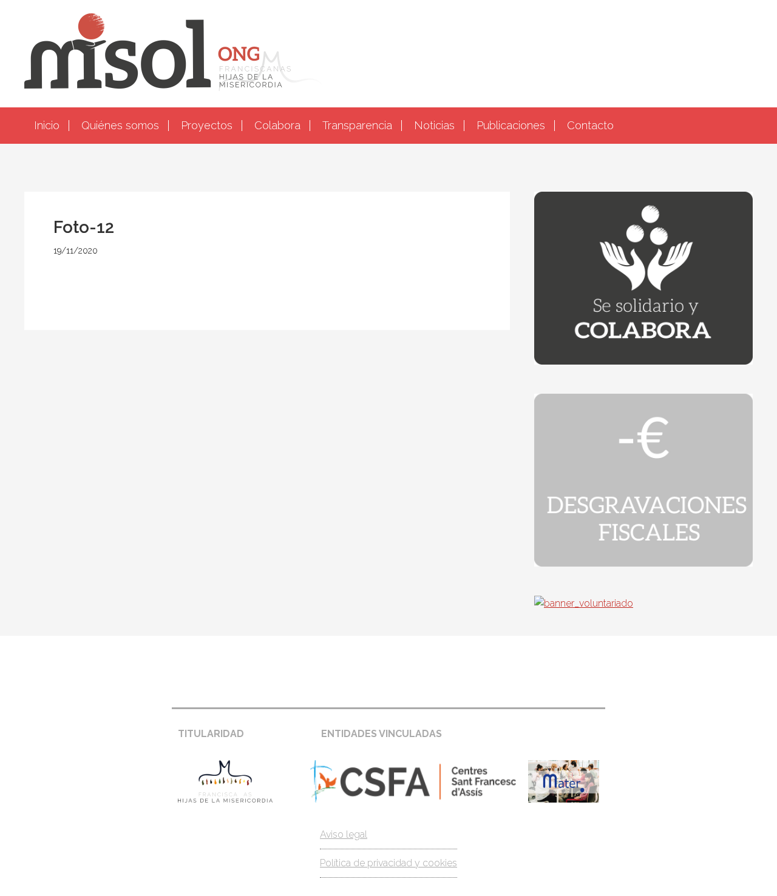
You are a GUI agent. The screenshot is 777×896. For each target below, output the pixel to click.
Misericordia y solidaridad (388, 52)
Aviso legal (343, 834)
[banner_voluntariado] (583, 603)
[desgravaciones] (643, 563)
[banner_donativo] (643, 361)
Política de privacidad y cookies (388, 863)
